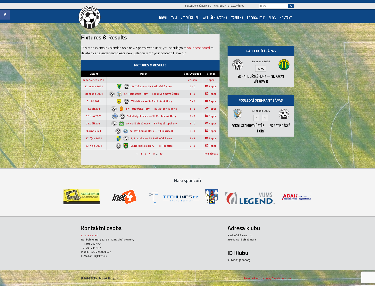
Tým (174, 17)
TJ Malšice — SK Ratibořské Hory (151, 101)
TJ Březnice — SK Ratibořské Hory (151, 138)
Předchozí (89, 153)
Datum (93, 74)
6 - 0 (192, 86)
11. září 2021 (94, 108)
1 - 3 (192, 94)
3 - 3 (192, 146)
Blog (272, 17)
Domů (163, 17)
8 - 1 (192, 138)
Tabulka (237, 17)
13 (161, 153)
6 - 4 (192, 101)
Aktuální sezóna (215, 17)
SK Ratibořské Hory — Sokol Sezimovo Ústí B (151, 94)
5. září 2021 (94, 101)
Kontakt (286, 17)
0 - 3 (192, 131)
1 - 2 (192, 108)
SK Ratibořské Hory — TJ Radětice (151, 146)
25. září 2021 (94, 123)
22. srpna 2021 (94, 86)
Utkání (144, 74)
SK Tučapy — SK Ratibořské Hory (151, 86)
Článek (211, 74)
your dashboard (198, 47)
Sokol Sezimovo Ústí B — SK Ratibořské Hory (260, 128)
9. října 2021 (93, 131)
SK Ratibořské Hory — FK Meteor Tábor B (151, 108)
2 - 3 (192, 116)
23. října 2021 (94, 146)
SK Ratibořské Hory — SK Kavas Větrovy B (261, 79)
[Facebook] (5, 15)
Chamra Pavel (89, 235)
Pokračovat (211, 153)
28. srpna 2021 (94, 94)
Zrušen (192, 80)
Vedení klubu (190, 17)
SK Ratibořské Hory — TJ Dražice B (151, 131)
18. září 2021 (94, 116)
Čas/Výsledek (192, 74)
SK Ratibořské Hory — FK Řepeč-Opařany (151, 123)
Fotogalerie (256, 17)
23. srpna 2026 (261, 111)
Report (211, 80)
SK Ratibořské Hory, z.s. (198, 5)
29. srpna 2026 (261, 61)
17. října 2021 (94, 138)
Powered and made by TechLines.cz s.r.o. (269, 278)
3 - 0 (192, 123)
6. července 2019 (93, 80)
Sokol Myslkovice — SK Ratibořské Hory (151, 116)
